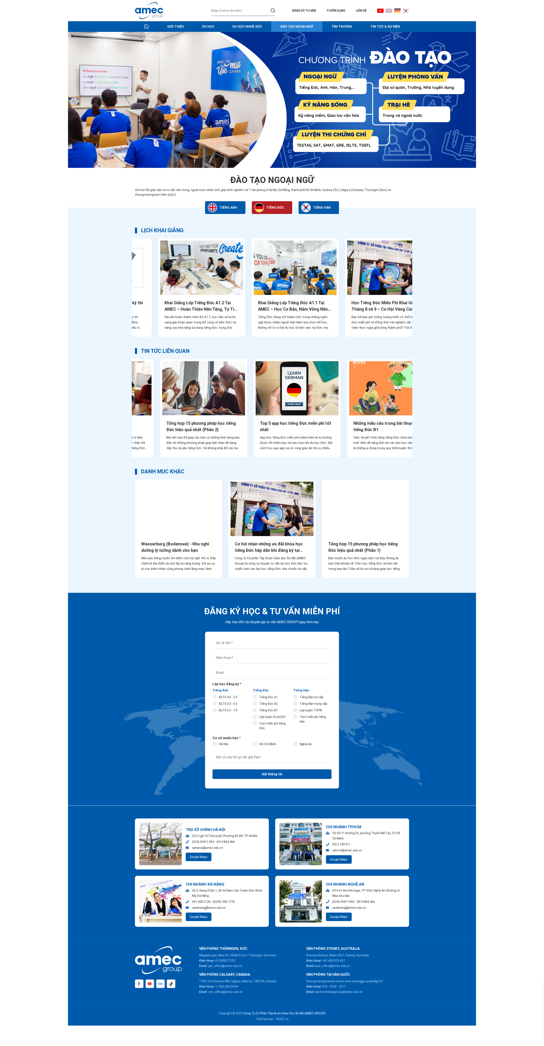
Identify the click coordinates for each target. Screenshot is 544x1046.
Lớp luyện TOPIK (311, 710)
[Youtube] (150, 983)
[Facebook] (139, 983)
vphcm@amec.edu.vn (347, 850)
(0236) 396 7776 (224, 901)
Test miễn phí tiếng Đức (272, 726)
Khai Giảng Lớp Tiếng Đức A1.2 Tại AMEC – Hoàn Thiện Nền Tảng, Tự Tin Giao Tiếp (177, 306)
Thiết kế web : (264, 1019)
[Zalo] (160, 983)
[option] (272, 100)
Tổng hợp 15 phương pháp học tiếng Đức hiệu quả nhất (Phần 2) (176, 426)
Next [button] (417, 287)
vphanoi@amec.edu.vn (207, 847)
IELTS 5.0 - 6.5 (228, 703)
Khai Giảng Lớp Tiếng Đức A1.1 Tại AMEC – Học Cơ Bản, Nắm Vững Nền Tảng (270, 306)
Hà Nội (223, 744)
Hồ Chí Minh (267, 744)
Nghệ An (306, 744)
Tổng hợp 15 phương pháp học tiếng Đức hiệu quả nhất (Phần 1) (363, 547)
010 (324, 986)
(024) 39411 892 (203, 842)
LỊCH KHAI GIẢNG (162, 230)
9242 (333, 986)
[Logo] (149, 10)
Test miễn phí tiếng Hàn (313, 719)
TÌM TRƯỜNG (342, 26)
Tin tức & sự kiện (385, 26)
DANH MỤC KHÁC (162, 472)
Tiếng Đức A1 (268, 697)
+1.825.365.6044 (226, 986)
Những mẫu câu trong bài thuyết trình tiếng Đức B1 (364, 426)
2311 (342, 986)
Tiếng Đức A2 (268, 703)
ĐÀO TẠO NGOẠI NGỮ (296, 26)
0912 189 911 (341, 844)
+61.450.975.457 (333, 960)
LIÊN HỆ (361, 10)
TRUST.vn (282, 1019)
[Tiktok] (171, 983)
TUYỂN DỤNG (335, 10)
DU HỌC (208, 26)
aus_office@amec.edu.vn (332, 966)
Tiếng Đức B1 (268, 710)
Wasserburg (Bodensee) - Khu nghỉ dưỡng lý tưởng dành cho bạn (175, 547)
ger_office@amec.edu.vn (225, 966)
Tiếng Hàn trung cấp (313, 703)
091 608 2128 (201, 901)
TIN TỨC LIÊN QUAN (165, 351)
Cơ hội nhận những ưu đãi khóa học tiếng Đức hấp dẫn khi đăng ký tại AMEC (269, 547)
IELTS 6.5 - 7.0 (228, 710)
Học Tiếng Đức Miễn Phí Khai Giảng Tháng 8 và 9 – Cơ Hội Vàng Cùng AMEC (362, 306)
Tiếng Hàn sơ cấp (311, 697)
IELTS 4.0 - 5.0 (228, 697)
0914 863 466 (226, 842)
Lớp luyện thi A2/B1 (272, 717)
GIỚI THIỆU (175, 26)
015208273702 (225, 960)
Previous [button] (127, 287)
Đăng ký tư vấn (304, 10)
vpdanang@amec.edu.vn (209, 907)
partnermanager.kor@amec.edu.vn (339, 992)
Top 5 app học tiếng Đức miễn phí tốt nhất (270, 426)
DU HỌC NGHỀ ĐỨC (247, 26)
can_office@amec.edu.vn (225, 992)
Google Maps (198, 857)
